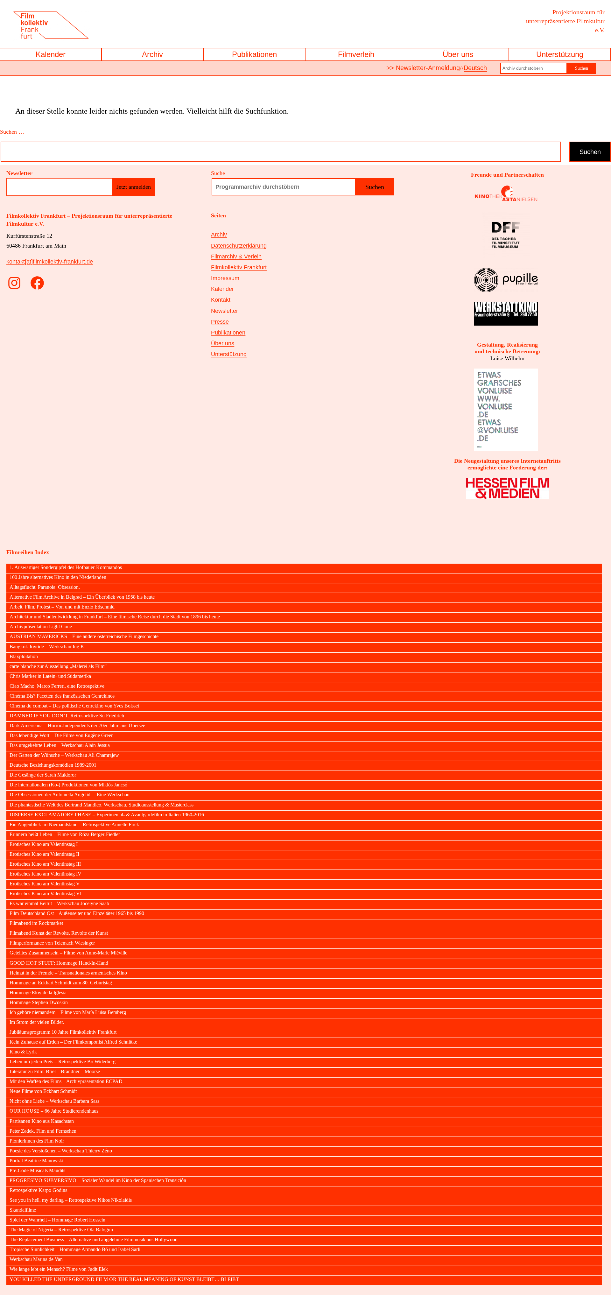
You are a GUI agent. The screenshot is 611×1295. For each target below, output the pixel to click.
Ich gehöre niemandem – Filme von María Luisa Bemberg (68, 1012)
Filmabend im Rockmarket (36, 923)
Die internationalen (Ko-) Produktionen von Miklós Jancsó (68, 785)
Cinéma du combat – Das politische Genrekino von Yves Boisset (74, 706)
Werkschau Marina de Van (36, 1259)
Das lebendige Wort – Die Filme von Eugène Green (62, 735)
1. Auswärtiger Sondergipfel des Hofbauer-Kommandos (66, 567)
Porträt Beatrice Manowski (36, 1161)
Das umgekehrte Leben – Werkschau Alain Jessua (60, 745)
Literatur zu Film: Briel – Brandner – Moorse (55, 1071)
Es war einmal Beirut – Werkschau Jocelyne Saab (59, 903)
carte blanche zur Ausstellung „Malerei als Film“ (58, 666)
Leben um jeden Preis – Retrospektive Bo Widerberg (63, 1062)
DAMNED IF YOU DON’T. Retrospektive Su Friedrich (67, 716)
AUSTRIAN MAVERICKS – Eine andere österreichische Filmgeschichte (84, 636)
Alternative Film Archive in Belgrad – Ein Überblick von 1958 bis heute (82, 597)
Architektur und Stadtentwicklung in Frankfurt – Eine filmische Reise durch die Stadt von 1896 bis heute (115, 617)
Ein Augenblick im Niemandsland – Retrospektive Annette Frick (74, 824)
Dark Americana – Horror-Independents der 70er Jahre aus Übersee (77, 725)
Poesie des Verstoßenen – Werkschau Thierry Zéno (61, 1151)
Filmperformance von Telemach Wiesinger (52, 943)
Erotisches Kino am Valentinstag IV (45, 874)
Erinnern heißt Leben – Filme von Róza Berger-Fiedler (65, 834)
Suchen (581, 68)
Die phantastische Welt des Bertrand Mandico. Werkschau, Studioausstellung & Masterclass (101, 805)
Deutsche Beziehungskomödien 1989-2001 (53, 765)
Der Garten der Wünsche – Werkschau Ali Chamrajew (64, 755)
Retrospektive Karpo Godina (38, 1190)
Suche (218, 173)
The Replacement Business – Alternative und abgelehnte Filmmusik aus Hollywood (94, 1239)
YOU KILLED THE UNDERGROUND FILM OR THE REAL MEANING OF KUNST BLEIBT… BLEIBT (124, 1279)
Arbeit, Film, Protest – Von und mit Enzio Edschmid (62, 607)
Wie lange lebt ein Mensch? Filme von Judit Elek (59, 1269)
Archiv (152, 54)
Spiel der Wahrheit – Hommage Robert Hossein (57, 1220)
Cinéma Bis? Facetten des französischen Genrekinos (62, 696)
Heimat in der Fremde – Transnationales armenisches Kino (68, 973)
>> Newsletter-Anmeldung (423, 67)
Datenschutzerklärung (239, 246)
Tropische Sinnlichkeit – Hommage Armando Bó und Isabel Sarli (75, 1249)
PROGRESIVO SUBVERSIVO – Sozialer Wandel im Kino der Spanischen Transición (98, 1180)
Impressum (225, 278)
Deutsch (475, 67)
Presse (220, 322)
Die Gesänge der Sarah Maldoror (43, 775)
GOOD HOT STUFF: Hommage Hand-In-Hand (59, 963)
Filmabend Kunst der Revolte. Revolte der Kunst (59, 933)
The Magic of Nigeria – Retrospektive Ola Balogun (61, 1230)
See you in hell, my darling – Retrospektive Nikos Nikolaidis (71, 1200)
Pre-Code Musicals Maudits (37, 1170)
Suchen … (12, 132)
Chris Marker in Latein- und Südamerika (50, 676)
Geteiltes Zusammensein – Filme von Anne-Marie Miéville (68, 953)
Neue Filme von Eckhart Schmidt (43, 1091)
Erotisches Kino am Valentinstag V (45, 884)
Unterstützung (559, 54)
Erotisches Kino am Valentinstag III (45, 864)
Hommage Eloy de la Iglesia (38, 993)
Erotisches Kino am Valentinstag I (44, 844)
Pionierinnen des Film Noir (37, 1141)
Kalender (51, 54)
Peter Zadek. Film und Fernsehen (43, 1131)
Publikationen (254, 54)
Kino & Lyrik (23, 1052)
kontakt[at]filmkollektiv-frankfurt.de (49, 261)
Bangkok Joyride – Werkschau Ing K (47, 647)
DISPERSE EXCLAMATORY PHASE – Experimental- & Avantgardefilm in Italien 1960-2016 (107, 815)
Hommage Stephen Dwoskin (39, 1002)
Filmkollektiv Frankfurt (239, 267)
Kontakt (220, 300)
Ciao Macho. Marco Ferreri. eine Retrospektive (57, 686)
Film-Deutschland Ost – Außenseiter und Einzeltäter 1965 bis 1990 (77, 913)
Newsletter (224, 311)
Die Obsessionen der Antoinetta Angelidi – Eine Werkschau (70, 795)
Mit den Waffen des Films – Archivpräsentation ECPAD (66, 1081)
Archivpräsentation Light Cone (41, 627)
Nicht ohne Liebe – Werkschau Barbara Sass (54, 1101)
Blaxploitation (24, 656)
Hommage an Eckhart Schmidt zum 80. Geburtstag (61, 983)
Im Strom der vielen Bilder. (37, 1022)
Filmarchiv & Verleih (236, 256)
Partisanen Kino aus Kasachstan (42, 1121)
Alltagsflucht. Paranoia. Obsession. (45, 587)
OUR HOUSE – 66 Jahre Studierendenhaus (54, 1111)
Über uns (458, 54)
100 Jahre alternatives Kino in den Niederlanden (58, 577)
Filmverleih (356, 54)
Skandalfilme (23, 1210)
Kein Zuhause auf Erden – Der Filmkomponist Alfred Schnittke (73, 1042)
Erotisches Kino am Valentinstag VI (45, 894)
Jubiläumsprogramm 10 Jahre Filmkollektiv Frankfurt (63, 1032)
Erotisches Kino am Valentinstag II (44, 854)
